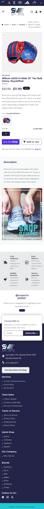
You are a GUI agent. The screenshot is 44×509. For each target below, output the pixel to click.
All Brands (8, 484)
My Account (9, 388)
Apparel (7, 447)
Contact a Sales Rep (12, 402)
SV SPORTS (18, 507)
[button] (40, 12)
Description (10, 162)
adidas (6, 477)
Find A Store (9, 385)
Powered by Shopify (28, 507)
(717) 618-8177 (12, 363)
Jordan (6, 487)
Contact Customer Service (14, 381)
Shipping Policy (10, 422)
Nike (6, 474)
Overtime (8, 467)
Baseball (22, 25)
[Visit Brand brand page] (9, 3)
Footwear (8, 440)
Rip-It (6, 470)
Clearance (8, 443)
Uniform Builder (10, 399)
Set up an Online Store (13, 406)
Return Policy (9, 425)
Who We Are (9, 456)
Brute (6, 481)
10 (6, 134)
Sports (14, 25)
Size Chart (38, 129)
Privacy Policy (9, 418)
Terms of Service (10, 415)
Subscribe (30, 333)
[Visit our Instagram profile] (22, 310)
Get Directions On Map (16, 370)
